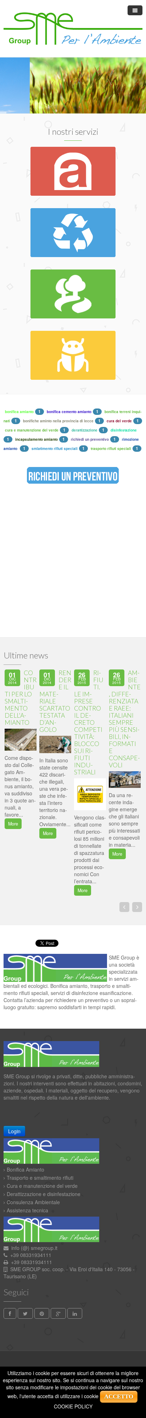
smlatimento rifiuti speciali (55, 448)
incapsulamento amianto (36, 439)
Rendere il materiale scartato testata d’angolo (55, 701)
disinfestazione (124, 430)
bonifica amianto (19, 411)
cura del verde (119, 420)
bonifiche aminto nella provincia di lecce (58, 420)
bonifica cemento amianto (69, 411)
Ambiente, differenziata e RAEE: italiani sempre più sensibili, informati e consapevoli (125, 719)
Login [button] (14, 1131)
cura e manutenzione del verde (31, 430)
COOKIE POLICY (73, 1406)
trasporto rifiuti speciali (111, 448)
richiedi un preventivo (90, 439)
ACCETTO (118, 1396)
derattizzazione (84, 430)
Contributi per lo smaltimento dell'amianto (20, 697)
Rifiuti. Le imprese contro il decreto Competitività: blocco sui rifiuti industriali (88, 722)
